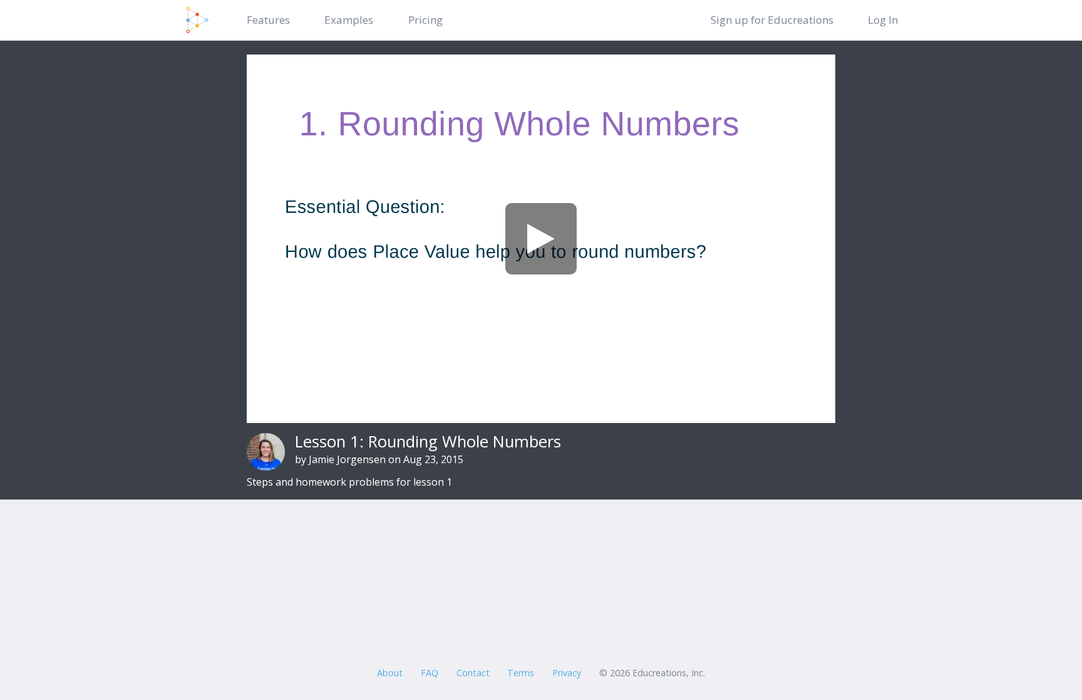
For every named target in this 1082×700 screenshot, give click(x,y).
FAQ (429, 673)
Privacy (566, 673)
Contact (473, 673)
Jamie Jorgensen (347, 459)
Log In (883, 20)
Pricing (425, 20)
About (390, 673)
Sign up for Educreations (772, 20)
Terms (520, 673)
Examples (348, 20)
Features (268, 20)
